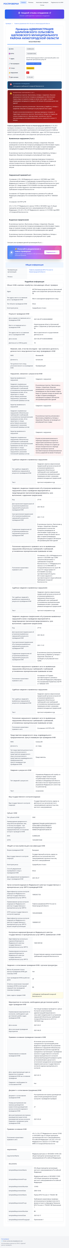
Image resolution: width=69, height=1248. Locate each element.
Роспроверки (5, 1239)
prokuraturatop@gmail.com (15, 1241)
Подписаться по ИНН (57, 2)
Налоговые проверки (42, 2)
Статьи (42, 5)
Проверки (8, 23)
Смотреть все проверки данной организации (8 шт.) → (25, 242)
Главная (23, 2)
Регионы (30, 2)
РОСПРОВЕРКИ (11, 3)
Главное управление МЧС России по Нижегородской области (32, 23)
